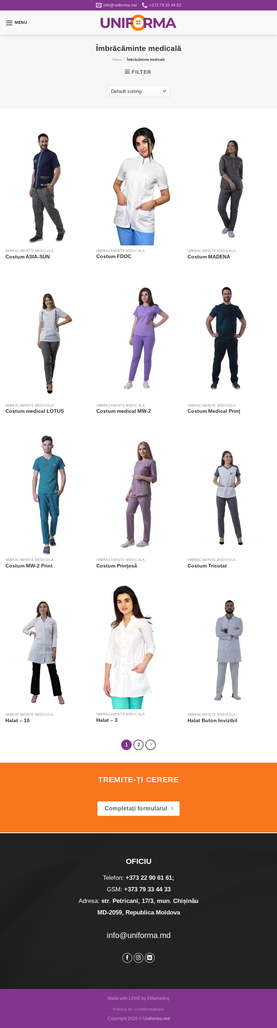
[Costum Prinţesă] (138, 491)
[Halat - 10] (47, 646)
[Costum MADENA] (230, 182)
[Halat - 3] (138, 646)
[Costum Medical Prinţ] (230, 337)
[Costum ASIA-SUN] (47, 182)
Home (117, 59)
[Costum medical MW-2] (138, 337)
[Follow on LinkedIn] (150, 958)
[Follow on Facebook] (127, 958)
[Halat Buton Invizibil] (230, 646)
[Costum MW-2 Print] (47, 491)
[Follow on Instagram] (138, 958)
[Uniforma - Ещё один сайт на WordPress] (138, 22)
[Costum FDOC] (138, 182)
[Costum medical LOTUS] (47, 337)
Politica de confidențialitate (138, 1009)
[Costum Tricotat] (230, 491)
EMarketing (158, 998)
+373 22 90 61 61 (149, 877)
